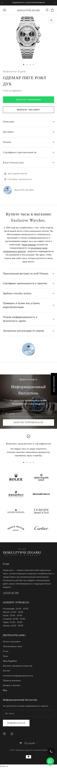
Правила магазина (12, 680)
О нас (5, 651)
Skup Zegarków (10, 660)
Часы (5, 656)
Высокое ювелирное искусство (17, 665)
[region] (28, 446)
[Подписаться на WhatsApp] (12, 733)
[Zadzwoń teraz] (51, 751)
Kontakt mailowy (28, 109)
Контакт (6, 670)
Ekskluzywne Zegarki (14, 71)
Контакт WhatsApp (28, 99)
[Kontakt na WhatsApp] (50, 761)
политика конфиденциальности (18, 675)
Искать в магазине (11, 641)
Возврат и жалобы (11, 685)
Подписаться (16, 723)
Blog (5, 690)
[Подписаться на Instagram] (4, 733)
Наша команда (29, 244)
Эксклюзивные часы (12, 646)
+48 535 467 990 (11, 593)
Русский (30, 743)
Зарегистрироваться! (28, 422)
